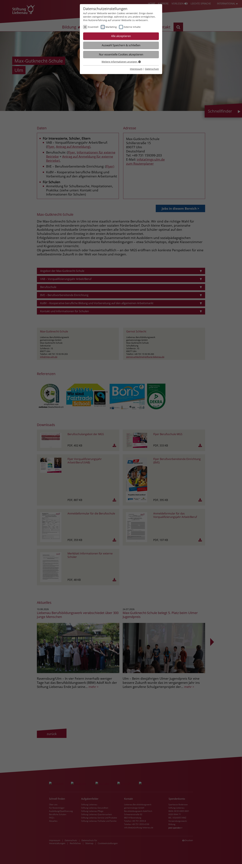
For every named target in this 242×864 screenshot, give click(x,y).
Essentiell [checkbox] (93, 26)
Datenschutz (152, 68)
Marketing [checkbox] (111, 26)
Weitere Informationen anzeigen (120, 61)
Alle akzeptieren (121, 36)
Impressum (136, 68)
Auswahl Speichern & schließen (121, 45)
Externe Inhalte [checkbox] (132, 26)
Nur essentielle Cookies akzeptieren (121, 54)
